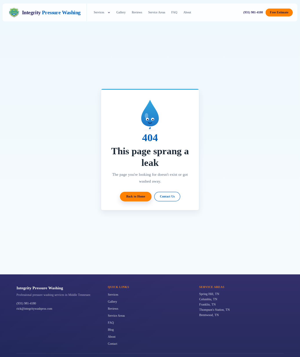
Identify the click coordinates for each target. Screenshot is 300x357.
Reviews (137, 12)
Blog (111, 329)
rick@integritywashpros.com (34, 308)
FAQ (174, 12)
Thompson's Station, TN (214, 309)
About (187, 12)
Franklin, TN (207, 304)
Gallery (121, 12)
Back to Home (135, 196)
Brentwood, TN (209, 315)
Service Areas (156, 12)
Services (99, 12)
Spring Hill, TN (209, 294)
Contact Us (167, 196)
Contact (112, 343)
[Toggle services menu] (109, 12)
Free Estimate (279, 12)
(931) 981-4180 (253, 12)
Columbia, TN (208, 299)
